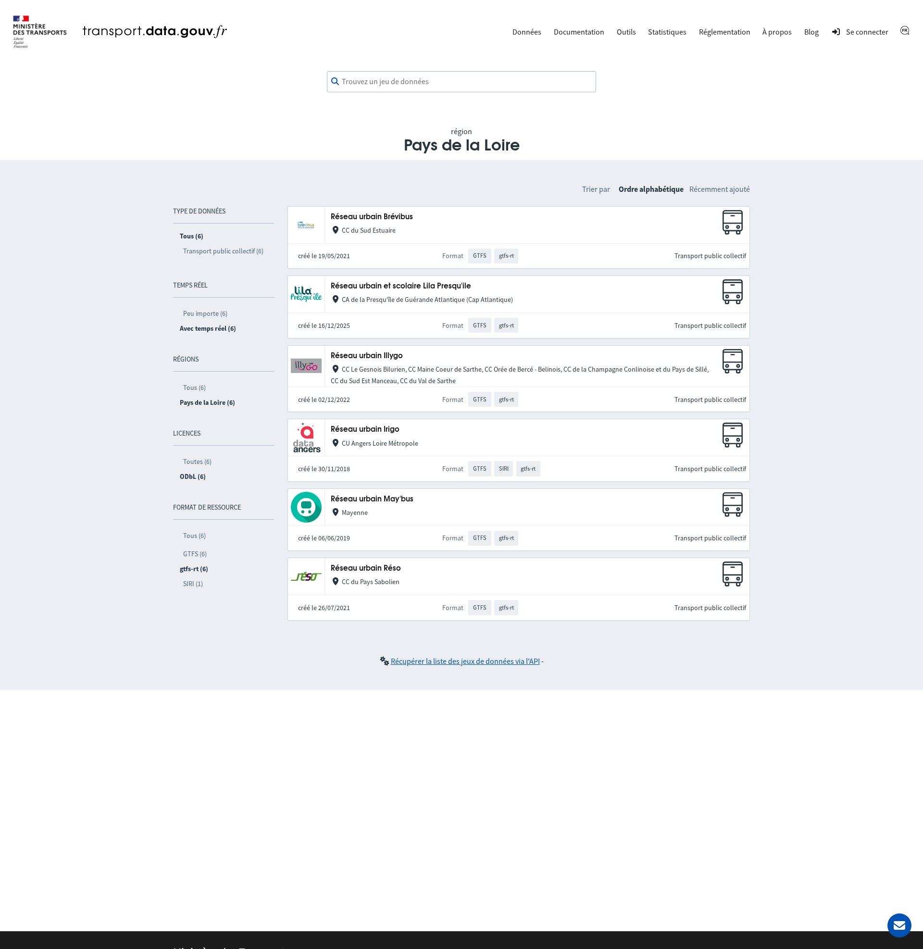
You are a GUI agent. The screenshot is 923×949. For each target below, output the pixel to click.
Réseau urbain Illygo (367, 356)
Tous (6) (194, 387)
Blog (811, 32)
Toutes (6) (197, 461)
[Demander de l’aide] (899, 925)
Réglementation (724, 32)
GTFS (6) (195, 553)
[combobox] (461, 81)
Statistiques (667, 32)
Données (526, 32)
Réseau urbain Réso (366, 568)
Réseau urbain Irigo (365, 429)
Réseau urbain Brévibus (372, 217)
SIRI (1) (193, 583)
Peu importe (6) (205, 313)
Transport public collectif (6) (223, 251)
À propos (777, 32)
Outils (626, 32)
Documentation (579, 32)
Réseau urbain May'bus (372, 499)
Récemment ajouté (719, 189)
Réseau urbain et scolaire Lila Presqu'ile (401, 286)
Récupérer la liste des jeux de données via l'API (465, 661)
